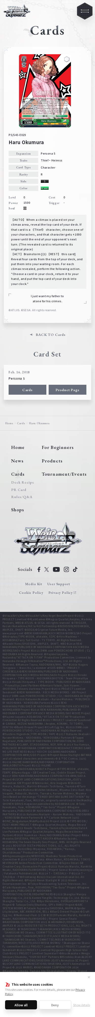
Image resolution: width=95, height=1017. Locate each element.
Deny (55, 1005)
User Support (58, 584)
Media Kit (33, 584)
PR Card (18, 490)
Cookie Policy (31, 592)
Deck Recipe (21, 482)
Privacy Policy (60, 592)
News (17, 461)
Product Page (67, 389)
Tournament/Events (64, 474)
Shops (17, 509)
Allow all (21, 1005)
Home (9, 423)
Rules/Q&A (21, 497)
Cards (27, 389)
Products (52, 461)
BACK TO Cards (50, 335)
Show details (81, 1005)
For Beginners (58, 447)
